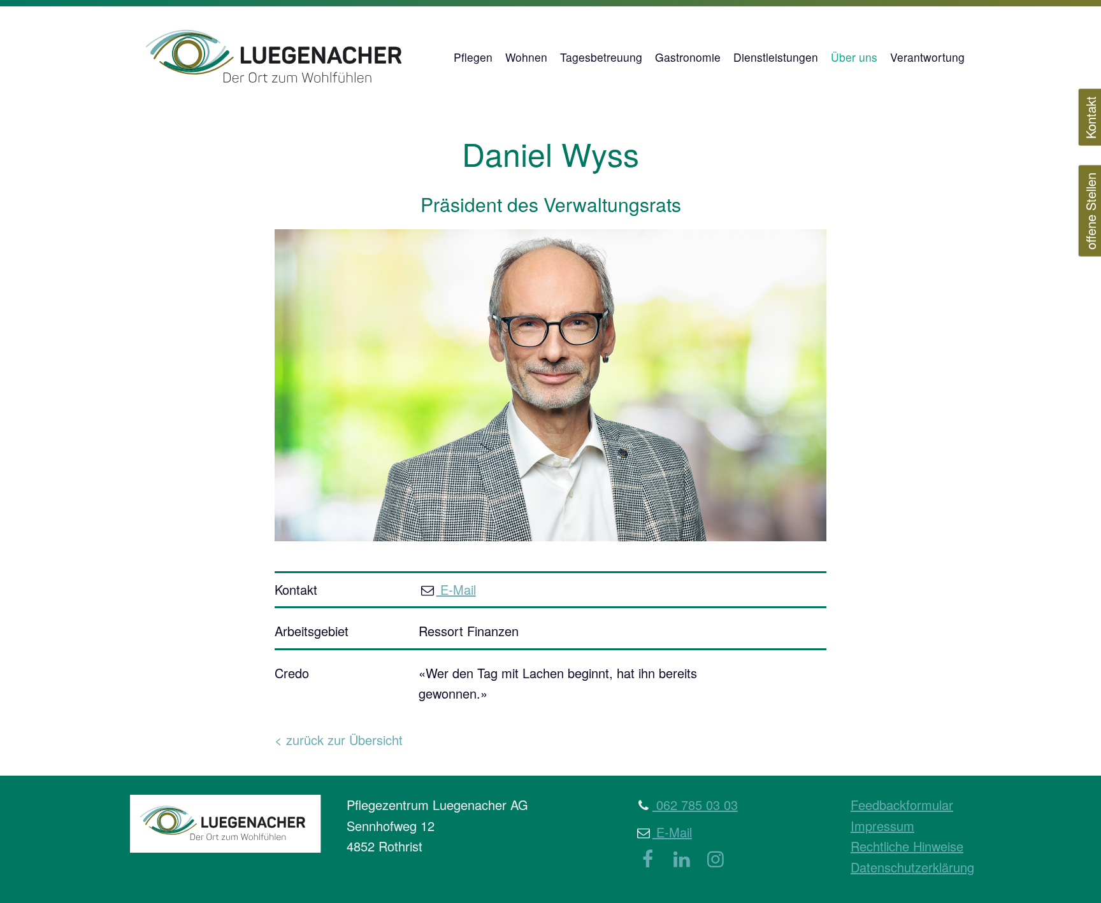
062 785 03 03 (695, 804)
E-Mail (456, 589)
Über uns (854, 57)
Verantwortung (927, 57)
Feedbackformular (902, 804)
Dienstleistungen (775, 57)
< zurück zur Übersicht (339, 739)
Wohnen (526, 57)
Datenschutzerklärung (912, 867)
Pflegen (473, 57)
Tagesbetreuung (601, 57)
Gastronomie (688, 57)
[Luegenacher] (283, 57)
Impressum (882, 825)
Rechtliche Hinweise (907, 846)
